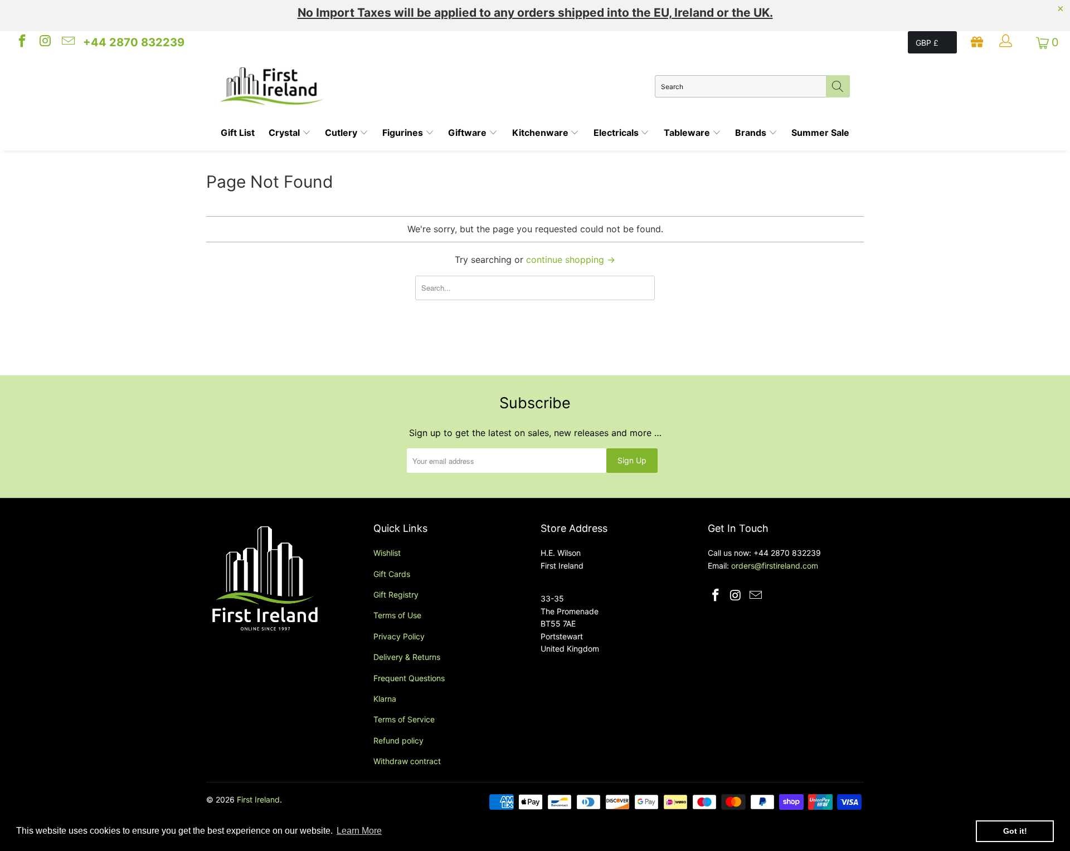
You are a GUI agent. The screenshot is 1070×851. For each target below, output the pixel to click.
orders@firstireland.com (774, 565)
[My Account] (1007, 42)
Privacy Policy (399, 636)
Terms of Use (397, 615)
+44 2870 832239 (133, 42)
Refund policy (398, 740)
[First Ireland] (437, 86)
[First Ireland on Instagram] (44, 42)
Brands (752, 132)
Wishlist (387, 552)
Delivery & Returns (406, 657)
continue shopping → (570, 259)
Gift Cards (391, 574)
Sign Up (631, 460)
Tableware (688, 132)
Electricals (617, 132)
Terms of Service (404, 719)
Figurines (403, 132)
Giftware (468, 132)
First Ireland (258, 799)
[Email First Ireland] (67, 42)
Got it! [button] (1015, 830)
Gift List (238, 132)
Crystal (285, 132)
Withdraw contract (407, 761)
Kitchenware (541, 132)
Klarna (384, 698)
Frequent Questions (409, 678)
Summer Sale (820, 132)
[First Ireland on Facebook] (21, 42)
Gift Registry (396, 594)
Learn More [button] (359, 830)
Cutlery (342, 132)
